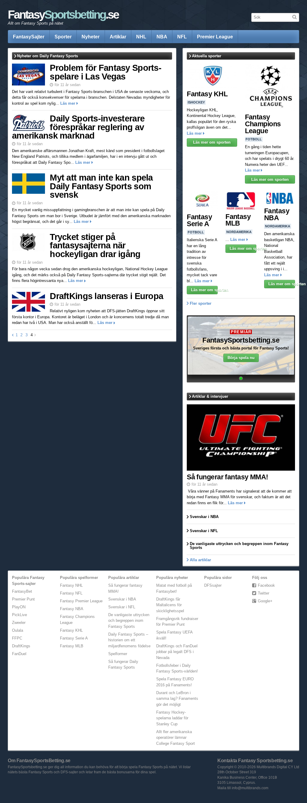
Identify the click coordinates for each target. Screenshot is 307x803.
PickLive (19, 615)
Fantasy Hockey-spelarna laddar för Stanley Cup (172, 718)
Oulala (17, 630)
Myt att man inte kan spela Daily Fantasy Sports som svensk (101, 186)
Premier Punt (23, 599)
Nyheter (91, 36)
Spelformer (117, 654)
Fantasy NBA (276, 214)
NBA (161, 36)
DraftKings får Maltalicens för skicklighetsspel (170, 605)
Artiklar (118, 36)
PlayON (18, 607)
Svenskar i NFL (121, 607)
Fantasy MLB (238, 220)
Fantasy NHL (71, 585)
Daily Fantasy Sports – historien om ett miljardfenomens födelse (129, 640)
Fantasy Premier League (81, 601)
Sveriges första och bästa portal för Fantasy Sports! (241, 348)
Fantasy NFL (71, 593)
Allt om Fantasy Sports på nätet (35, 23)
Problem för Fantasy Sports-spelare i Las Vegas (105, 72)
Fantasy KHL (207, 94)
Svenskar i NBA (122, 599)
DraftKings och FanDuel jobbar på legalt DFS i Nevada (177, 652)
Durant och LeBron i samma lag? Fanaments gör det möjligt (177, 699)
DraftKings (21, 646)
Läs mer (67, 103)
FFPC (17, 638)
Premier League (215, 36)
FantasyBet (22, 591)
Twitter (263, 593)
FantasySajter (28, 36)
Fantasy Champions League (263, 124)
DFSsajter (213, 585)
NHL (141, 36)
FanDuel (19, 654)
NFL (182, 36)
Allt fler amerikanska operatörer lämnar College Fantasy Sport (175, 738)
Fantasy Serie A (199, 220)
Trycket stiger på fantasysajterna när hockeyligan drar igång (95, 245)
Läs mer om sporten (212, 142)
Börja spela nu (241, 357)
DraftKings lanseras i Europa (106, 296)
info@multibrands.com (250, 788)
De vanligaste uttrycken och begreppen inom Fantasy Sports (128, 621)
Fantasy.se (63, 14)
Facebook (266, 585)
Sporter (63, 36)
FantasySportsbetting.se (240, 340)
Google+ (265, 601)
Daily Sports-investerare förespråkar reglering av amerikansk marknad (78, 127)
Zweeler (18, 622)
